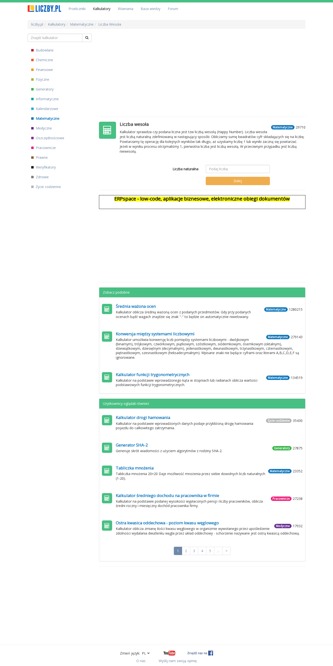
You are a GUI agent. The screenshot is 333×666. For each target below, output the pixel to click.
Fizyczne (42, 79)
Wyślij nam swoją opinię (178, 660)
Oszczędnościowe (49, 138)
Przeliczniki (77, 8)
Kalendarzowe (46, 108)
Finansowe (44, 69)
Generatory (44, 89)
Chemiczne (44, 60)
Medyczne (43, 128)
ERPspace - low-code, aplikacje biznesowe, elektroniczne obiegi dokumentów (202, 198)
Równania (125, 8)
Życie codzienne (48, 186)
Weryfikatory (45, 167)
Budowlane (44, 50)
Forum (173, 8)
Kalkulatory (101, 8)
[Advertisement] (202, 68)
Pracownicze (45, 147)
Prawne (41, 157)
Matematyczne (47, 118)
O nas (141, 660)
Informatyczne (47, 99)
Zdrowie (42, 177)
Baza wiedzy (150, 8)
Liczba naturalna (185, 169)
